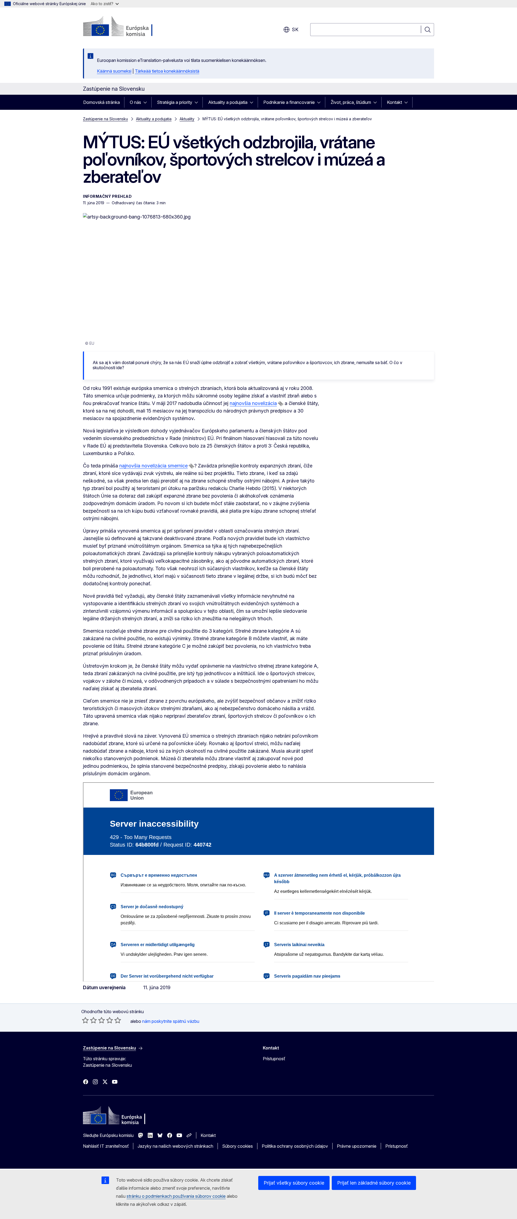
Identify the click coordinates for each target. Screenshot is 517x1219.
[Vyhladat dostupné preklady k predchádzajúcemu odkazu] (280, 403)
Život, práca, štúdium (351, 102)
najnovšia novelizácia (253, 403)
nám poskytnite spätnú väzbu (170, 1021)
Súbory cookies (237, 1146)
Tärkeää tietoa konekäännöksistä (167, 71)
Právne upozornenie (356, 1146)
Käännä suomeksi (114, 71)
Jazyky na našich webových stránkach (175, 1146)
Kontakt (394, 102)
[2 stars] (89, 1020)
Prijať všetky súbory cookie (294, 1183)
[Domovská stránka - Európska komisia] (126, 27)
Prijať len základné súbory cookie (374, 1183)
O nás (135, 102)
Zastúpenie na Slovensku (105, 119)
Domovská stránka (101, 102)
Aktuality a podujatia (227, 102)
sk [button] (295, 29)
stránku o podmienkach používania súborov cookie (176, 1196)
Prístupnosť (274, 1058)
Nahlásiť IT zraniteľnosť (106, 1146)
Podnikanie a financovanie (289, 102)
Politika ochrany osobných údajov (295, 1146)
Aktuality (187, 119)
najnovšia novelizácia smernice (153, 465)
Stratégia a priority (174, 102)
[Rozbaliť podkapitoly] (146, 102)
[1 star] (85, 1020)
